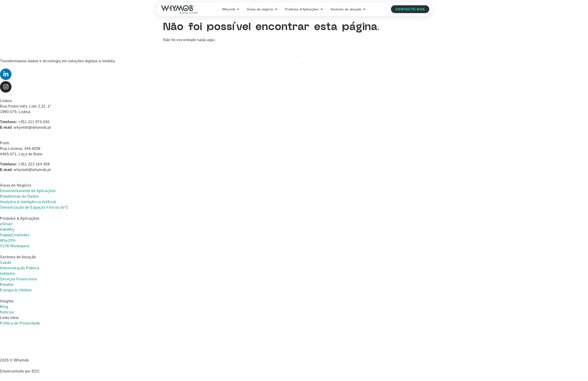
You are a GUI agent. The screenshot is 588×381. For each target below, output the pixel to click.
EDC (36, 371)
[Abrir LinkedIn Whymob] (5, 74)
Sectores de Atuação (18, 257)
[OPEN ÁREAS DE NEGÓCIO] (276, 9)
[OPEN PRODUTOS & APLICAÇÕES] (321, 9)
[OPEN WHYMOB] (238, 9)
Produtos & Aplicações (20, 218)
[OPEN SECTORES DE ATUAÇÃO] (364, 9)
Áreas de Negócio (15, 185)
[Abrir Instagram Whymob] (5, 87)
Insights (7, 301)
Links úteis (9, 318)
